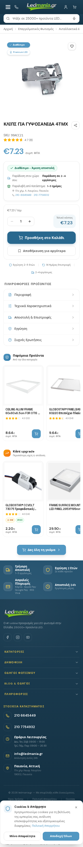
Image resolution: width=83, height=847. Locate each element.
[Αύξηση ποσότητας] (29, 221)
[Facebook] (8, 637)
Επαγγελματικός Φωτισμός (36, 29)
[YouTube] (28, 637)
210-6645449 (23, 194)
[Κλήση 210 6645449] (16, 7)
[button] (41, 652)
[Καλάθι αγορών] (74, 7)
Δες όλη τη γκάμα (41, 550)
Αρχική (8, 29)
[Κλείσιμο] (76, 807)
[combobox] (41, 18)
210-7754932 (41, 194)
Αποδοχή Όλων (61, 836)
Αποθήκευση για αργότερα (44, 251)
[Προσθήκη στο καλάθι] (36, 433)
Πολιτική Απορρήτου (46, 826)
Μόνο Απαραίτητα (22, 836)
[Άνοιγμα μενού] (8, 7)
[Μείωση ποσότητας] (12, 221)
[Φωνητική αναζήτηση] (74, 18)
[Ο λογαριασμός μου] (66, 7)
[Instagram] (18, 637)
